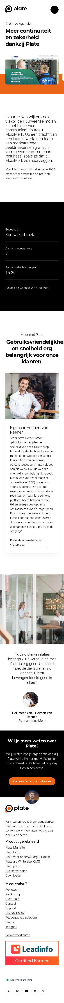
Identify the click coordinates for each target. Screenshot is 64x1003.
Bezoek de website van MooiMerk (27, 288)
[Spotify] (35, 991)
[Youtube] (26, 991)
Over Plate (12, 899)
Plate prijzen (13, 866)
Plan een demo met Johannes (32, 781)
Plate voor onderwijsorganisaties (27, 857)
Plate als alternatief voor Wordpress (26, 542)
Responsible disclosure (21, 917)
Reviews (11, 889)
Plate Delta (12, 852)
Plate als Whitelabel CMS (22, 861)
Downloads (13, 875)
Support (10, 908)
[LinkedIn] (9, 991)
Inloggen (11, 927)
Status (9, 922)
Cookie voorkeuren (17, 935)
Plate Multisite (15, 847)
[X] (43, 991)
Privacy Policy (14, 913)
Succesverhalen (16, 871)
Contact (10, 903)
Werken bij (12, 894)
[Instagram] (18, 991)
